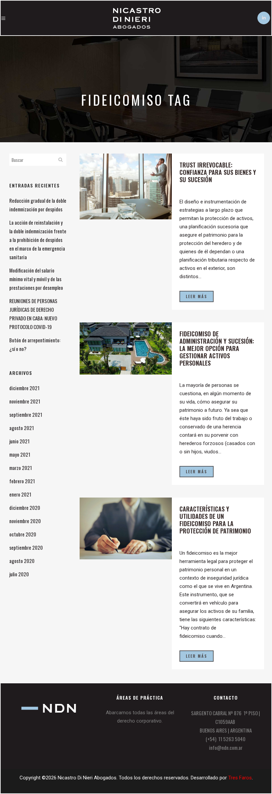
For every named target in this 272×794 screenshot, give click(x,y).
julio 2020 (19, 574)
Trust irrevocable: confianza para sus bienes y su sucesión (217, 172)
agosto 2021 (21, 427)
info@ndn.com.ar (225, 747)
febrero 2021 (22, 481)
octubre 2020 (22, 534)
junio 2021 (19, 441)
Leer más (196, 296)
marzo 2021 (20, 467)
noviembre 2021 (24, 401)
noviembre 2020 (25, 520)
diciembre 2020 (24, 507)
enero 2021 (20, 494)
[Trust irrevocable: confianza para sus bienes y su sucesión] (126, 186)
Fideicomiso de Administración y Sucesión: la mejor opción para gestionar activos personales (216, 348)
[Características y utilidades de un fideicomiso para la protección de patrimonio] (126, 528)
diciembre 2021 (24, 388)
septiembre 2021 (25, 414)
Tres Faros (240, 778)
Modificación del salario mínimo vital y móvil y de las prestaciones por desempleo (36, 279)
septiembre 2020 (26, 547)
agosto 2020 (21, 560)
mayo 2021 (19, 454)
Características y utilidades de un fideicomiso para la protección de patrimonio (215, 520)
